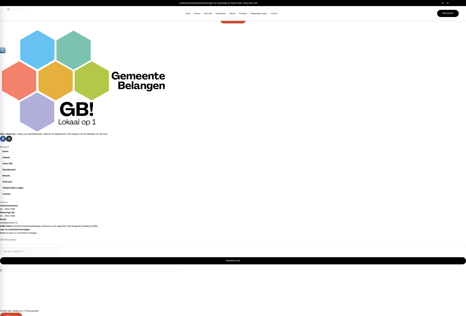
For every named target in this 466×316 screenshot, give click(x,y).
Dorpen (197, 13)
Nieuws (232, 13)
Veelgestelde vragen (259, 13)
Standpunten (220, 13)
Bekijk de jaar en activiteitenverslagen (18, 233)
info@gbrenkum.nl (8, 222)
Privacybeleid (31, 311)
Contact (274, 13)
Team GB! (208, 13)
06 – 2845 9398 (7, 209)
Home (188, 13)
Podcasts (243, 13)
